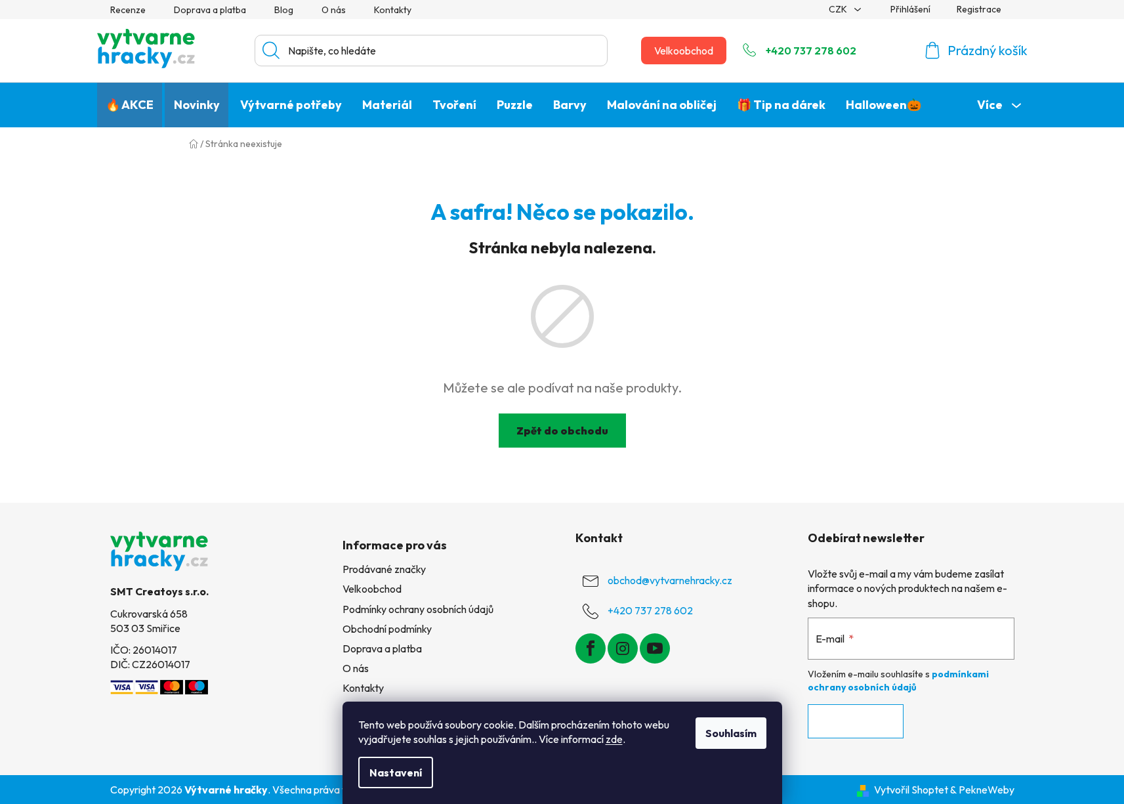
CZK (839, 9)
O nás (334, 10)
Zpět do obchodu (562, 430)
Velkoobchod (683, 50)
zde (614, 739)
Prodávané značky (384, 569)
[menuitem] (129, 105)
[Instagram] (623, 648)
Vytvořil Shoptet (911, 789)
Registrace (979, 9)
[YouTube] (655, 648)
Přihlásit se (855, 721)
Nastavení (395, 772)
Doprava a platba (210, 10)
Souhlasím (731, 733)
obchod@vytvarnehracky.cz (670, 580)
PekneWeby (986, 789)
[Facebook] (590, 648)
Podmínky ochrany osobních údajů (418, 609)
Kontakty (392, 10)
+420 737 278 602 (811, 50)
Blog (283, 10)
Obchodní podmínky (387, 628)
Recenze (128, 10)
